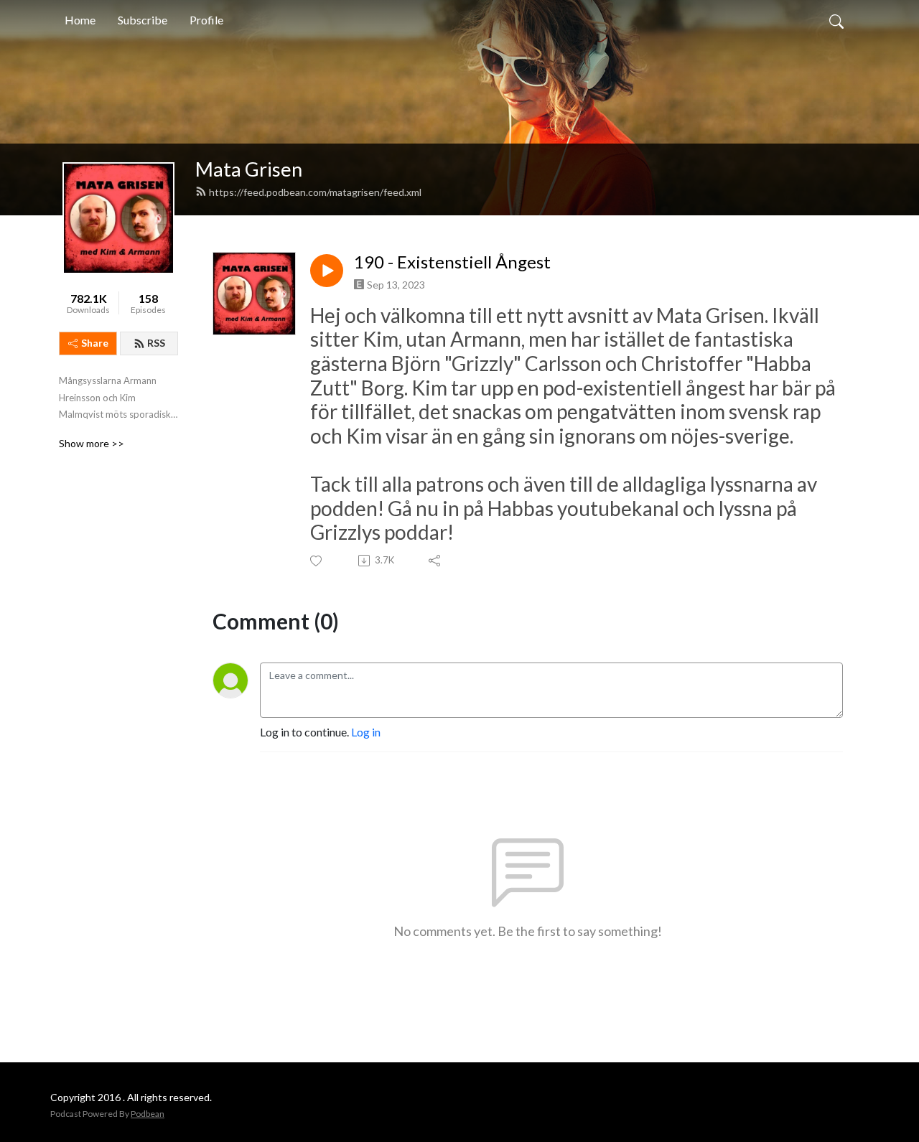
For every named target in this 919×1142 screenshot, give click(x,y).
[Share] (435, 560)
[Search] (836, 20)
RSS (156, 343)
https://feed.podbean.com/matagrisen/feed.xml (315, 192)
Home (80, 20)
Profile (206, 20)
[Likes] (317, 560)
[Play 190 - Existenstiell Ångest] (326, 270)
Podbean (147, 1113)
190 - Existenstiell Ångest (452, 262)
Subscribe (142, 20)
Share (94, 343)
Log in (366, 732)
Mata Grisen (248, 169)
